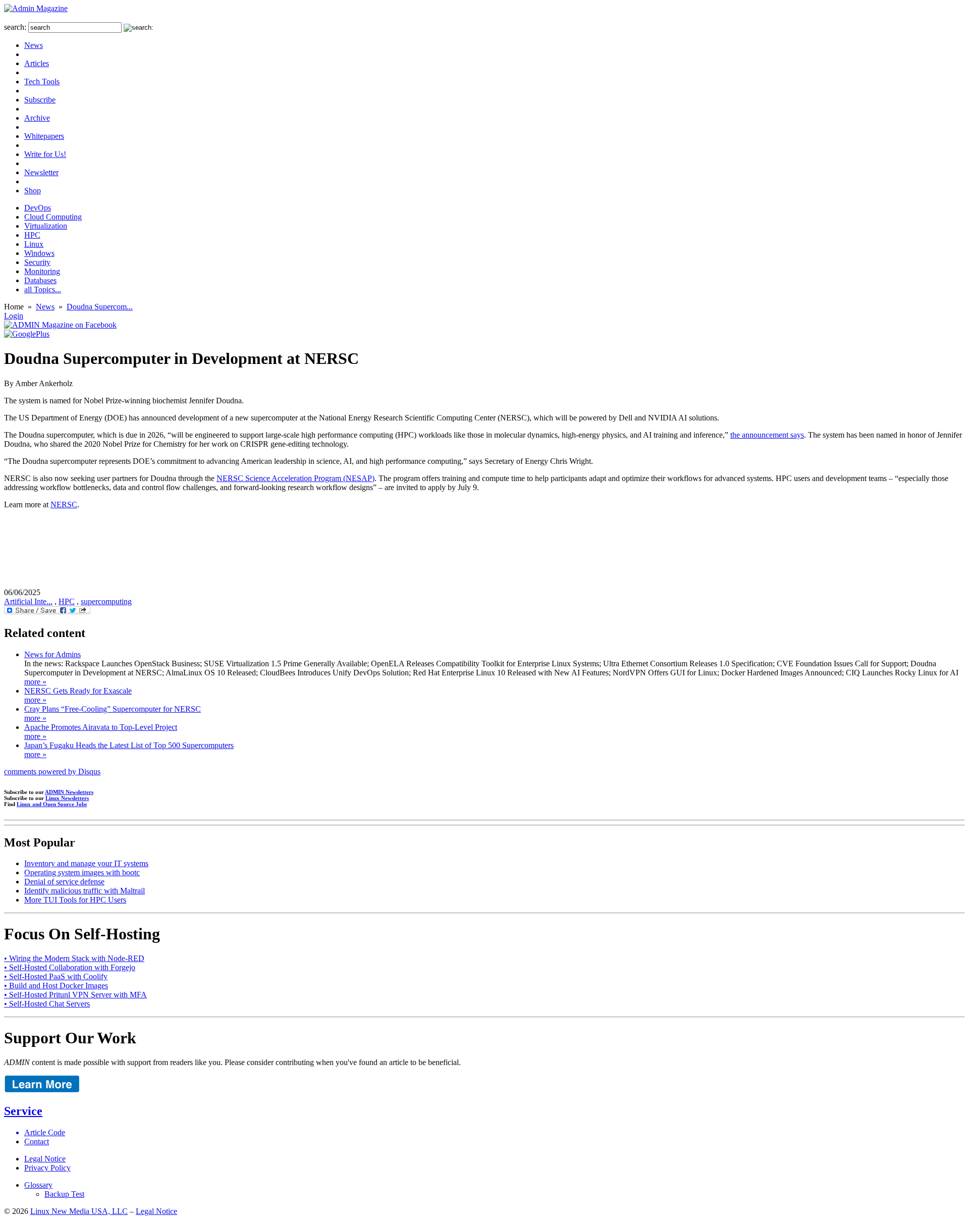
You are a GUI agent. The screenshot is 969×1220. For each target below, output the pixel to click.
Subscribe (40, 99)
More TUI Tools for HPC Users (75, 899)
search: (15, 27)
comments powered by (52, 771)
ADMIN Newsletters (69, 792)
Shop (32, 190)
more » (35, 681)
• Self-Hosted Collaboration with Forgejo (69, 967)
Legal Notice (45, 1158)
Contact (36, 1141)
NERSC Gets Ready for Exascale (78, 690)
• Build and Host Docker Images (56, 985)
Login (13, 315)
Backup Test (64, 1194)
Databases (40, 280)
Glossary (38, 1185)
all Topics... (42, 289)
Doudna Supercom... (100, 306)
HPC (32, 235)
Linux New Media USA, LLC (79, 1211)
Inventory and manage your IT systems (86, 863)
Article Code (44, 1132)
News (33, 45)
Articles (36, 63)
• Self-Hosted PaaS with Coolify (55, 976)
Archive (37, 118)
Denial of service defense (64, 881)
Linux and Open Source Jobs (52, 804)
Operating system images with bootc (82, 872)
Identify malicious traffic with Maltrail (84, 890)
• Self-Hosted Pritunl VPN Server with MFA (75, 994)
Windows (39, 253)
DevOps (37, 207)
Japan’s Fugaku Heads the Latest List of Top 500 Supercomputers (129, 745)
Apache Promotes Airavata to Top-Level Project (100, 727)
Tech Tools (42, 81)
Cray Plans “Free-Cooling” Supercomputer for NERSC (112, 709)
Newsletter (41, 172)
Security (37, 262)
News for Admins (52, 654)
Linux (33, 244)
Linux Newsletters (67, 798)
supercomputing (106, 601)
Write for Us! (45, 154)
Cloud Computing (53, 217)
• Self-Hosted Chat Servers (47, 1003)
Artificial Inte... (28, 601)
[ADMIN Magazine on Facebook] (60, 325)
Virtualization (45, 226)
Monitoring (42, 271)
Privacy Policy (47, 1167)
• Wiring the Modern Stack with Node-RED (74, 958)
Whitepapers (44, 136)
